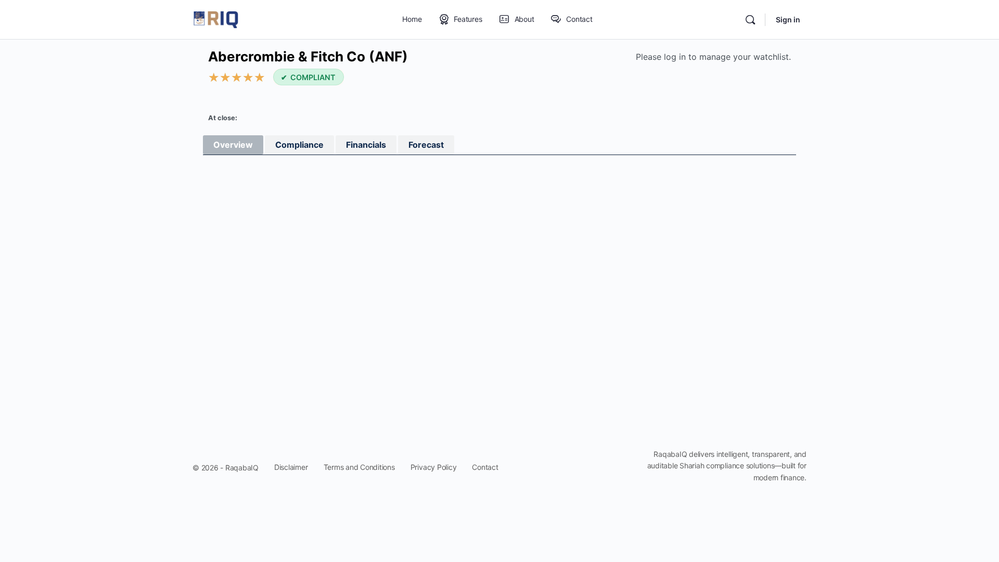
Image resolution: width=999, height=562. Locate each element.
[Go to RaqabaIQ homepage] (216, 19)
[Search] (750, 20)
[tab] (233, 145)
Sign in (788, 19)
